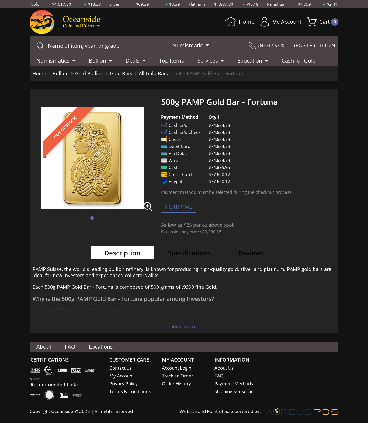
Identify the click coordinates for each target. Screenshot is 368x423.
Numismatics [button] (53, 60)
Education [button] (249, 60)
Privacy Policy (123, 383)
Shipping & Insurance (236, 391)
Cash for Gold (299, 60)
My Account (286, 21)
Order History (176, 383)
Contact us (120, 368)
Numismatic (188, 45)
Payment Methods (233, 383)
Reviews (251, 252)
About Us (224, 368)
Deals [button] (133, 60)
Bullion (61, 73)
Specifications (189, 252)
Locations (101, 346)
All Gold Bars (153, 73)
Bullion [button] (97, 60)
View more (184, 326)
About (43, 346)
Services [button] (207, 60)
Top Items (171, 60)
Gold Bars (121, 73)
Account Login (176, 368)
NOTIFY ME (178, 206)
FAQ (70, 346)
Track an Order (177, 376)
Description (122, 252)
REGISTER (303, 45)
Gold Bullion (89, 73)
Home (246, 21)
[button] (92, 218)
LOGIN (327, 45)
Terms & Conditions (130, 391)
